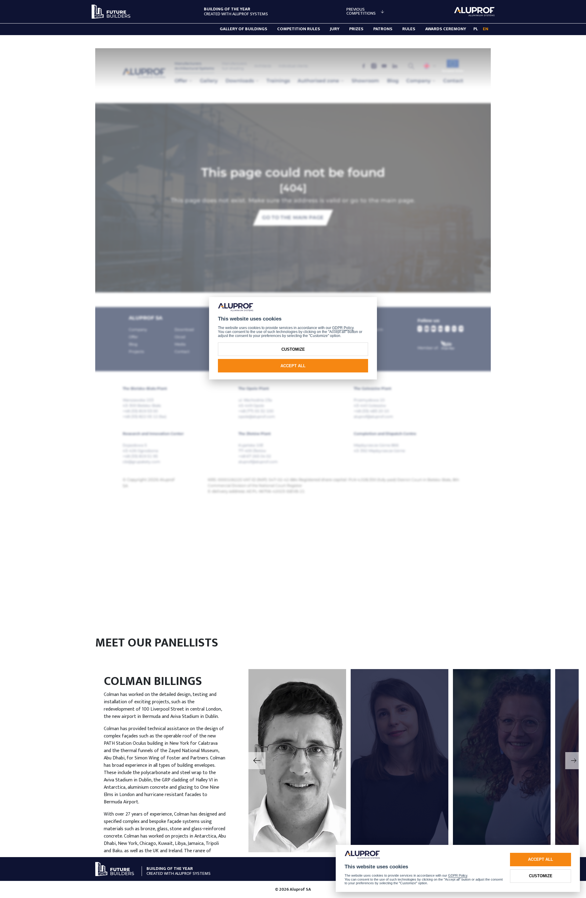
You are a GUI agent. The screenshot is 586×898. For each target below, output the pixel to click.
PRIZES (356, 29)
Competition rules (298, 29)
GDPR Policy (457, 875)
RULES (408, 29)
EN (485, 29)
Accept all (540, 859)
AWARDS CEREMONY (445, 29)
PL (475, 29)
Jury (334, 29)
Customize (540, 876)
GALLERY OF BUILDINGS (243, 29)
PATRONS (382, 29)
